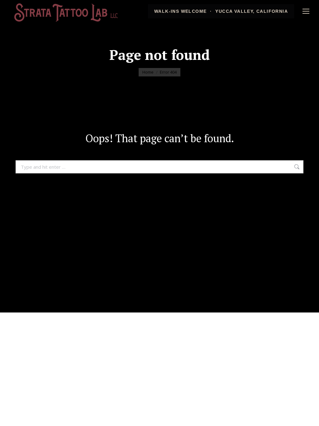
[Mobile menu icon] (306, 11)
